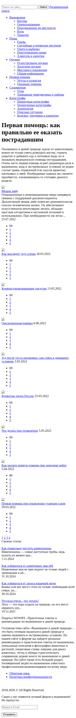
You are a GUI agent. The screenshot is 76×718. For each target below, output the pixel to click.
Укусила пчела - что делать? (20, 601)
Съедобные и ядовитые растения (39, 45)
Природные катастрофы (33, 101)
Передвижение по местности (36, 28)
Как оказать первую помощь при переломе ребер (34, 465)
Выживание (17, 17)
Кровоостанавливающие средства (24, 288)
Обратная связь (19, 673)
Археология (25, 108)
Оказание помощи (29, 84)
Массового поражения (32, 70)
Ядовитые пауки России (18, 396)
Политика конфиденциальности (30, 676)
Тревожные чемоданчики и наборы (40, 94)
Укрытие (23, 35)
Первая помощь (19, 77)
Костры (22, 21)
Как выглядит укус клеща (19, 253)
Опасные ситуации (30, 112)
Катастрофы (17, 98)
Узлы (20, 91)
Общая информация (30, 73)
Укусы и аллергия (29, 80)
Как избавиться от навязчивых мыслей (27, 565)
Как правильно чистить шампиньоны (26, 548)
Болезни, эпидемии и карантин (38, 115)
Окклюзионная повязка (17, 323)
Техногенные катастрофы (34, 105)
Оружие (14, 59)
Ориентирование (28, 24)
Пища (13, 38)
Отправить (9, 714)
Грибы (21, 42)
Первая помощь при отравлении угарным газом (33, 503)
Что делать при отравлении (20, 430)
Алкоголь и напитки (30, 56)
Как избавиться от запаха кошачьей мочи (29, 583)
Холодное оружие (29, 66)
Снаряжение (17, 87)
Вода (20, 31)
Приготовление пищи (31, 52)
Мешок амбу (10, 191)
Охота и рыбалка (28, 49)
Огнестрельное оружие (32, 63)
